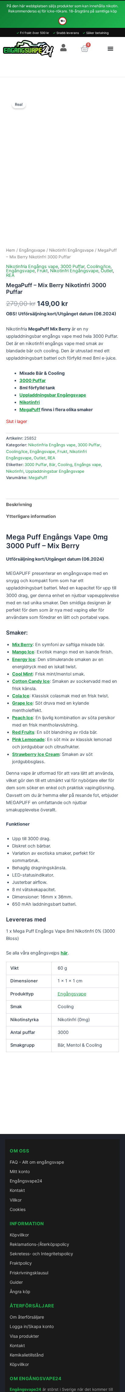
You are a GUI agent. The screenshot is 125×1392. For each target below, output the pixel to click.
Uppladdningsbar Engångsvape (54, 471)
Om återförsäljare (27, 1317)
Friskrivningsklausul (29, 1272)
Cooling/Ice (98, 266)
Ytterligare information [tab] (31, 516)
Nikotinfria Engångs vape (32, 266)
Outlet (107, 270)
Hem (10, 250)
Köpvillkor (19, 1234)
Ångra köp (20, 1291)
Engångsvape (32, 250)
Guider (16, 1282)
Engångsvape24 (26, 1180)
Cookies (17, 1209)
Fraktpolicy (21, 1263)
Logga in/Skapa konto (32, 1326)
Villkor (16, 1199)
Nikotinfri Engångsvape (71, 250)
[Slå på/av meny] (110, 48)
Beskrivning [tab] (19, 504)
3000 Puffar (72, 266)
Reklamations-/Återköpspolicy (39, 1244)
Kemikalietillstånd (27, 1354)
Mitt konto (20, 1171)
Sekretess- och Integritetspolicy (41, 1253)
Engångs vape (87, 464)
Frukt (42, 270)
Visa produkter (24, 1336)
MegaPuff (29, 409)
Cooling (65, 464)
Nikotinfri (14, 471)
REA (10, 275)
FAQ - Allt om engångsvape (37, 1162)
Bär (52, 464)
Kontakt (17, 1190)
